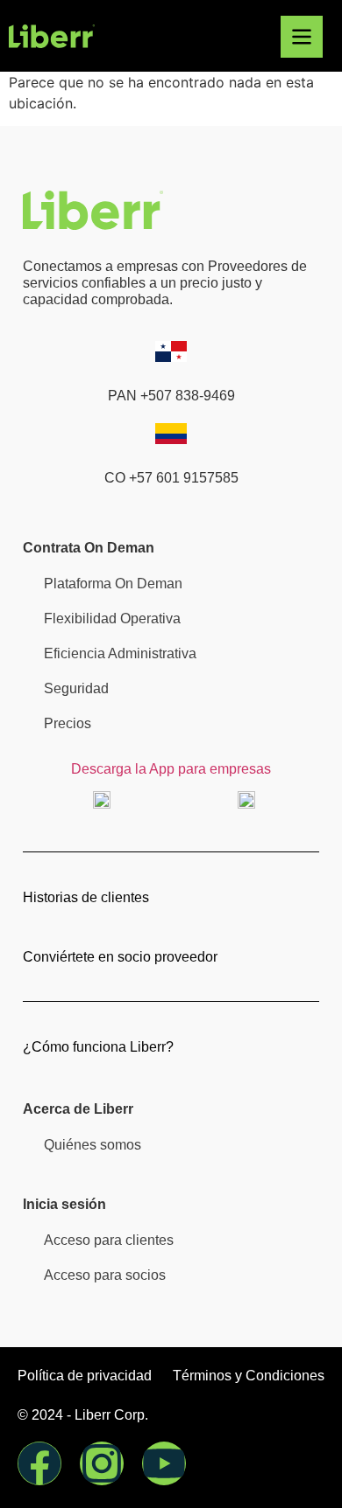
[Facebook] (39, 1463)
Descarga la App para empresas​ (171, 768)
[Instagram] (102, 1463)
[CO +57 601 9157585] (171, 433)
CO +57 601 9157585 (171, 477)
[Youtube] (164, 1463)
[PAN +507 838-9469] (171, 351)
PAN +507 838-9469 (171, 395)
